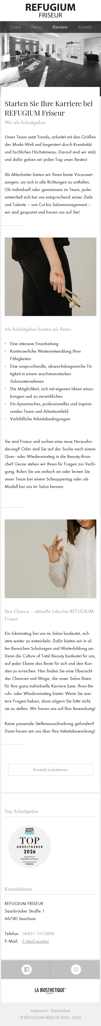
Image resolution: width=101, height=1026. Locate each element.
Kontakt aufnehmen (50, 769)
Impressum (39, 1010)
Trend (15, 27)
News (36, 27)
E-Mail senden (35, 941)
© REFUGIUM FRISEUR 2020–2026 (50, 1017)
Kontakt (85, 27)
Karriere (60, 27)
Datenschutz (60, 1010)
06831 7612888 (38, 933)
